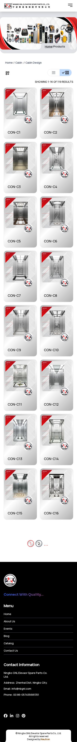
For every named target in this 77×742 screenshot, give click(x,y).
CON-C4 (50, 186)
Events (8, 628)
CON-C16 (51, 513)
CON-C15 (15, 513)
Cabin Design (33, 62)
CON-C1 (14, 132)
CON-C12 (51, 404)
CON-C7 (14, 295)
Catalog (9, 643)
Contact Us (11, 650)
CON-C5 (14, 241)
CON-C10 (51, 350)
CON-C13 (15, 458)
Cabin (18, 62)
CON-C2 (50, 132)
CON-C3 (14, 186)
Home (48, 46)
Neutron (45, 739)
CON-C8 (50, 295)
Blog (6, 636)
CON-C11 (15, 404)
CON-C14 (51, 458)
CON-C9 (14, 350)
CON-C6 (50, 241)
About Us (9, 621)
